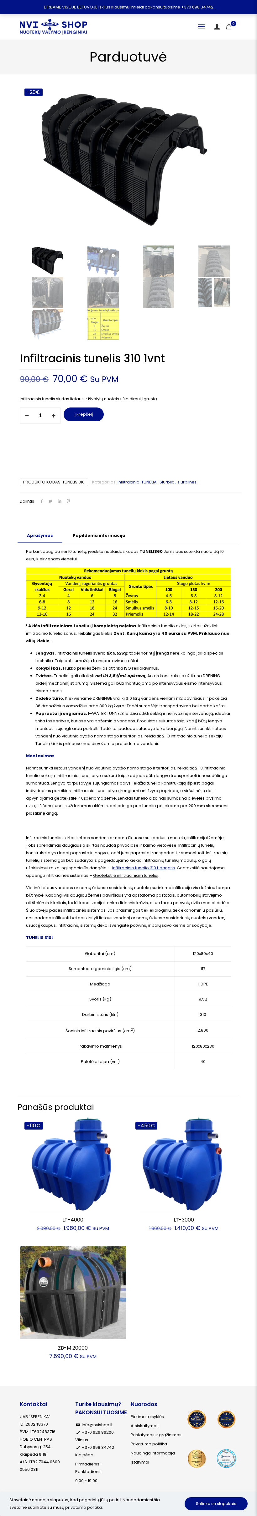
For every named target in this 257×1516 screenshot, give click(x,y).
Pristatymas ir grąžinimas (156, 1435)
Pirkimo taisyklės (147, 1417)
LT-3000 (184, 1219)
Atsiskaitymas (145, 1426)
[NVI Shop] (53, 26)
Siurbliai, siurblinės (178, 482)
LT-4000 (72, 1219)
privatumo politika (83, 1507)
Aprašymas (40, 535)
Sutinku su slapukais (216, 1504)
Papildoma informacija (99, 535)
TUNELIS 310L (40, 938)
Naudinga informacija (153, 1453)
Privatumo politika (149, 1444)
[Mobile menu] (201, 26)
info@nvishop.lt (97, 1425)
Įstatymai (140, 1462)
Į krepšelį (84, 414)
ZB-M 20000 (73, 1347)
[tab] (40, 536)
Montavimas (40, 756)
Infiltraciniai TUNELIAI (138, 482)
